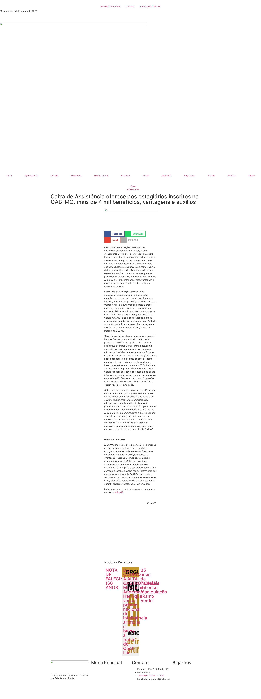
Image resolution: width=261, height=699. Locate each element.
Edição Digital (101, 175)
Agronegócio (31, 175)
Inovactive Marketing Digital (169, 692)
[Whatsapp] (198, 671)
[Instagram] (190, 671)
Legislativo (189, 175)
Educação (76, 175)
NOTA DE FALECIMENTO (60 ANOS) (121, 578)
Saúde (251, 175)
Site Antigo (97, 684)
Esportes (125, 175)
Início (9, 175)
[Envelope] (183, 671)
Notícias (95, 674)
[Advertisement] (130, 533)
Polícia (211, 175)
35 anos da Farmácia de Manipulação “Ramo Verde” (154, 585)
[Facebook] (176, 671)
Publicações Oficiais (150, 6)
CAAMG (119, 492)
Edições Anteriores (110, 6)
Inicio (94, 669)
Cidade (54, 175)
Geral (146, 175)
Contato (130, 6)
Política (231, 175)
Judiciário (166, 175)
